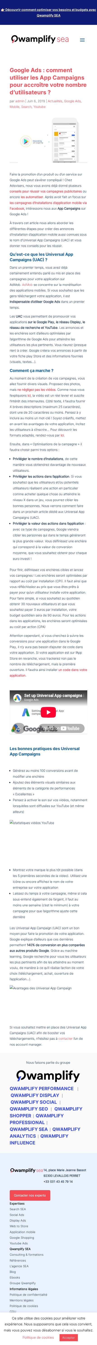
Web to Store (19, 1226)
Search (26, 107)
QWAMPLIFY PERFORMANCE (42, 1088)
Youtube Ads (19, 1243)
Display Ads (18, 1220)
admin (19, 101)
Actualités (55, 101)
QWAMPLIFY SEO (29, 1109)
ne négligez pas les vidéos (36, 389)
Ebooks (15, 1277)
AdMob (27, 285)
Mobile (14, 107)
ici (29, 395)
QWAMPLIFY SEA (29, 1129)
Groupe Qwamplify (23, 1283)
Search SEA (18, 1209)
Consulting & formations (27, 1254)
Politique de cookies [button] (38, 1337)
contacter (65, 1038)
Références (18, 1260)
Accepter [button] (68, 1337)
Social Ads (17, 1215)
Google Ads (72, 101)
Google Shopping (22, 1237)
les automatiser (32, 197)
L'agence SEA (19, 1266)
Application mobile (22, 1232)
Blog (13, 1272)
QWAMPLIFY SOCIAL (34, 1102)
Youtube (39, 107)
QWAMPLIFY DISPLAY (35, 1095)
